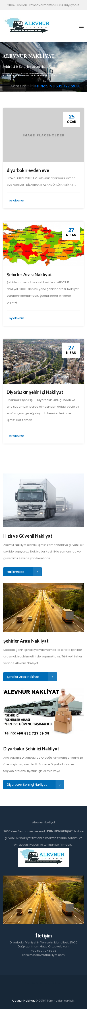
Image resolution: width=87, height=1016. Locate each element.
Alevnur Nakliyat (23, 1000)
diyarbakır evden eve (28, 170)
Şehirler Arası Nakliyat (29, 274)
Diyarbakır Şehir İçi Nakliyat (35, 392)
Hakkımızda (16, 572)
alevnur (18, 200)
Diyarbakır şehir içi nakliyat (44, 983)
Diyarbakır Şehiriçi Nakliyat (27, 784)
